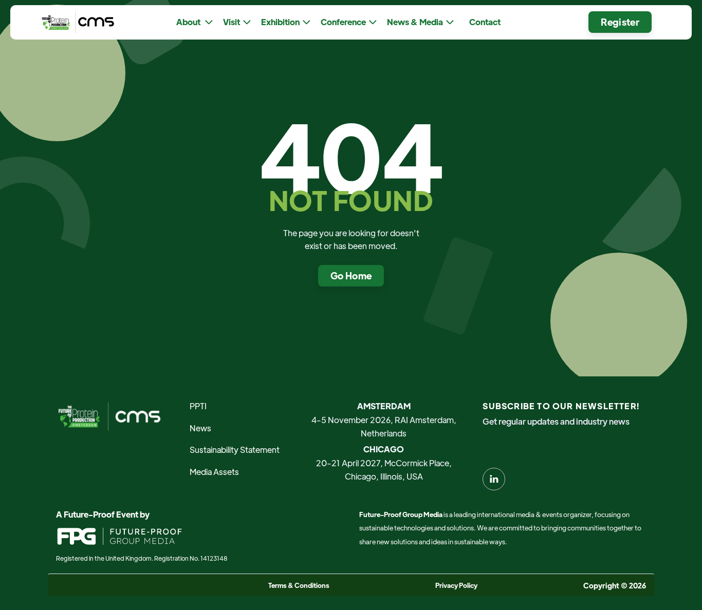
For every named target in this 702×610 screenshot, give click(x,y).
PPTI (198, 406)
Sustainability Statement (235, 449)
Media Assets (214, 471)
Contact (485, 21)
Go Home (351, 275)
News (200, 428)
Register (620, 22)
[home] (75, 22)
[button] (194, 22)
